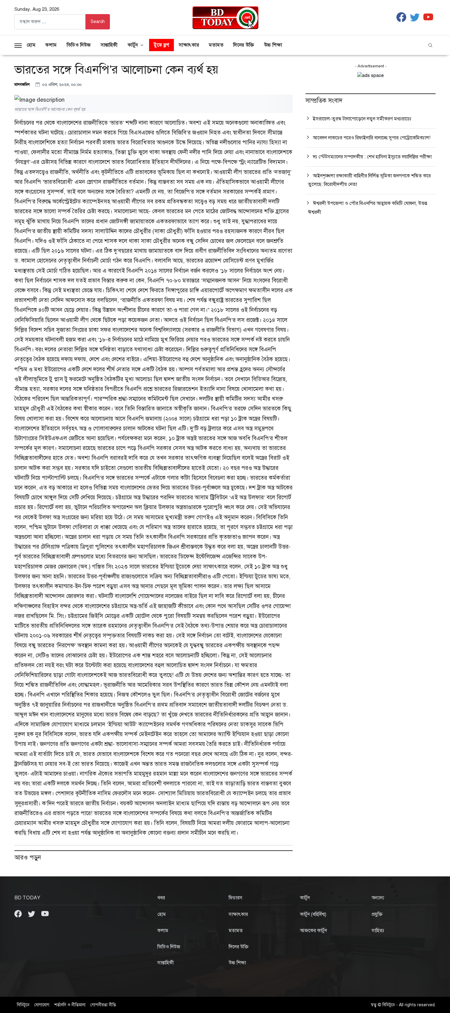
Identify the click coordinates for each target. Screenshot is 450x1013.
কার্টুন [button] (133, 45)
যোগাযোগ (41, 1004)
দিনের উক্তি (243, 45)
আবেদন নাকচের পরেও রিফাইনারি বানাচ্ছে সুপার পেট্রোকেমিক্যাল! (371, 138)
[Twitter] (32, 913)
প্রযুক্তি (377, 914)
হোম (31, 45)
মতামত (216, 45)
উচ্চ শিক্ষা (273, 45)
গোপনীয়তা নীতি (103, 1004)
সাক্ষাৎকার (189, 45)
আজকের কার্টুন (313, 931)
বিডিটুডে (23, 1004)
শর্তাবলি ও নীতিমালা (69, 1004)
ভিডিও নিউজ (79, 45)
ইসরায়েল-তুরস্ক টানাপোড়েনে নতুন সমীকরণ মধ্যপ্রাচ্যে (362, 119)
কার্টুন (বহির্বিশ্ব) (313, 914)
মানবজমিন (22, 84)
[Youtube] (45, 913)
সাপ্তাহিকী (109, 45)
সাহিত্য (378, 931)
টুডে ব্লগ (161, 45)
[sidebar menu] (18, 45)
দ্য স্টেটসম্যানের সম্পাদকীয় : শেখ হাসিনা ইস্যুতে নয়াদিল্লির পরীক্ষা (372, 157)
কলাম (51, 45)
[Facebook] (18, 913)
